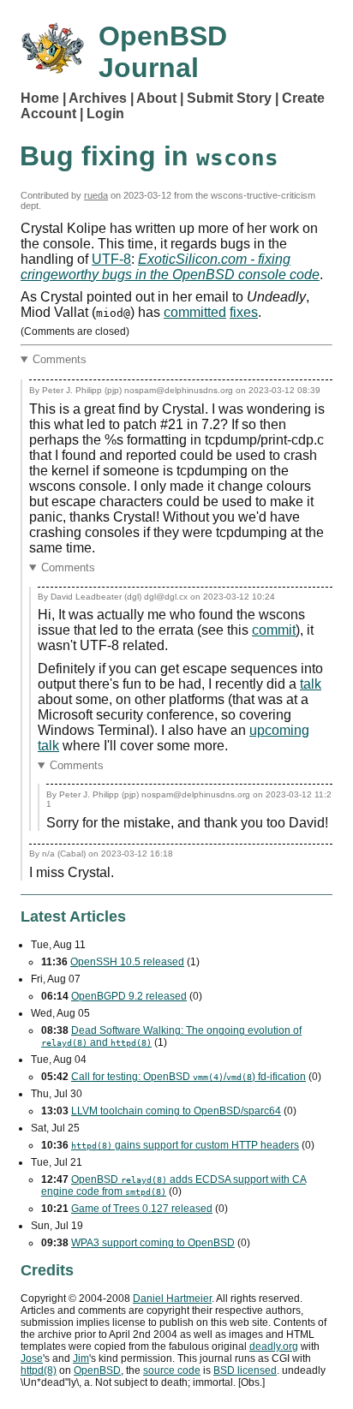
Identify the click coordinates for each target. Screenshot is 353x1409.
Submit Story (229, 98)
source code (171, 1370)
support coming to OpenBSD (153, 1243)
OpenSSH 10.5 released (127, 962)
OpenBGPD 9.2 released (129, 996)
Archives (98, 98)
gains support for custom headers (185, 1145)
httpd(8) (39, 1370)
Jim (81, 1358)
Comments (60, 359)
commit (274, 630)
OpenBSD (97, 1370)
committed (195, 312)
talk (310, 684)
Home (40, 98)
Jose (32, 1358)
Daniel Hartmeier (172, 1299)
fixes (244, 312)
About (156, 98)
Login (105, 113)
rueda (96, 195)
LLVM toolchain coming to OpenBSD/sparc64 (176, 1111)
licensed (245, 1370)
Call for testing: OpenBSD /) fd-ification (188, 1077)
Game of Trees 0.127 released (141, 1209)
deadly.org (273, 1346)
